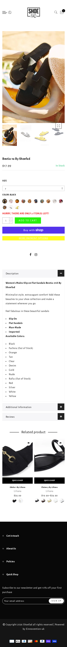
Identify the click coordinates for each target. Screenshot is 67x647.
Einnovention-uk (35, 629)
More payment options (33, 238)
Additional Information (18, 407)
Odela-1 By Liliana (17, 487)
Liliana (17, 491)
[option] (33, 77)
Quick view (28, 443)
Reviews (10, 417)
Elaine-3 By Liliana (49, 487)
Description (12, 273)
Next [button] (55, 78)
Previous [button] (8, 79)
